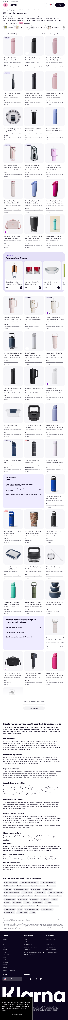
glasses (16, 747)
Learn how (27, 23)
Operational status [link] (51, 949)
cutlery (29, 757)
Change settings (16, 1014)
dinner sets (11, 729)
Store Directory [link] (28, 944)
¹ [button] (12, 67)
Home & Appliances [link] (21, 10)
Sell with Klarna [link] (50, 944)
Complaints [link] (27, 949)
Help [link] (25, 939)
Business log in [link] (50, 942)
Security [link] (4, 949)
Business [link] (50, 936)
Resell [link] (4, 957)
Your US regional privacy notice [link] (32, 952)
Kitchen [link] (30, 10)
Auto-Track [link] (5, 960)
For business (14, 1)
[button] (51, 5)
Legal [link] (3, 944)
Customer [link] (28, 936)
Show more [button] (34, 708)
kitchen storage (28, 729)
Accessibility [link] (5, 962)
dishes (38, 741)
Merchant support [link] (50, 939)
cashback (6, 840)
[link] (26, 979)
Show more (58, 20)
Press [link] (3, 947)
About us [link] (4, 939)
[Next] (62, 27)
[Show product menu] (63, 13)
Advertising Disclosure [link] (30, 954)
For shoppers (6, 1)
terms (11, 919)
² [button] (32, 326)
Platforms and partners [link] (52, 952)
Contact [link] (4, 967)
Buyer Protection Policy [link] (30, 947)
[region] (16, 1008)
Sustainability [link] (6, 954)
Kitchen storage (44, 771)
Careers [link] (4, 942)
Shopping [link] (11, 10)
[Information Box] (16, 34)
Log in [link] (25, 942)
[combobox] (54, 34)
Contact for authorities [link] (8, 970)
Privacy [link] (4, 952)
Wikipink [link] (4, 965)
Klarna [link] (5, 10)
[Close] (30, 1000)
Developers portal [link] (50, 947)
